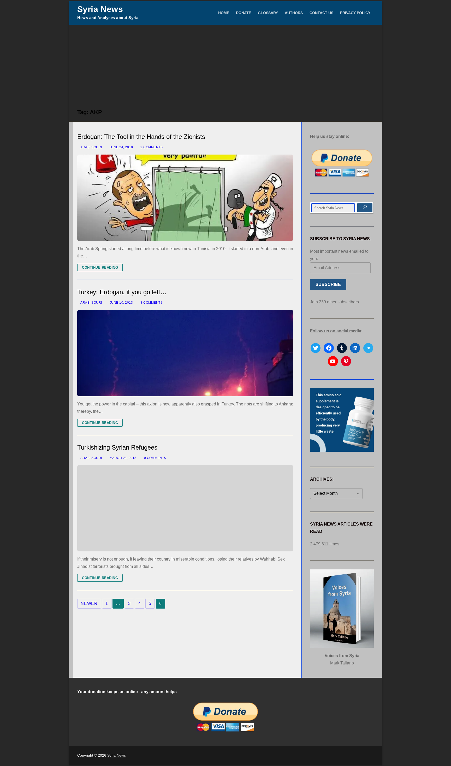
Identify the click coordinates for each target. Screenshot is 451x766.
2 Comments (151, 147)
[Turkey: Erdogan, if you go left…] (185, 353)
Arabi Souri (91, 147)
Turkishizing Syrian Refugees (117, 447)
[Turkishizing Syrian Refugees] (185, 508)
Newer (89, 603)
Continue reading (100, 267)
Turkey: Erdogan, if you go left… (122, 292)
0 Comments (154, 457)
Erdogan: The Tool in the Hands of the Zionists (141, 136)
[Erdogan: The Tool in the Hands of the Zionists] (185, 198)
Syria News (100, 9)
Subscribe (328, 284)
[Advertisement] (225, 64)
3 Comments (151, 302)
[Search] (364, 207)
